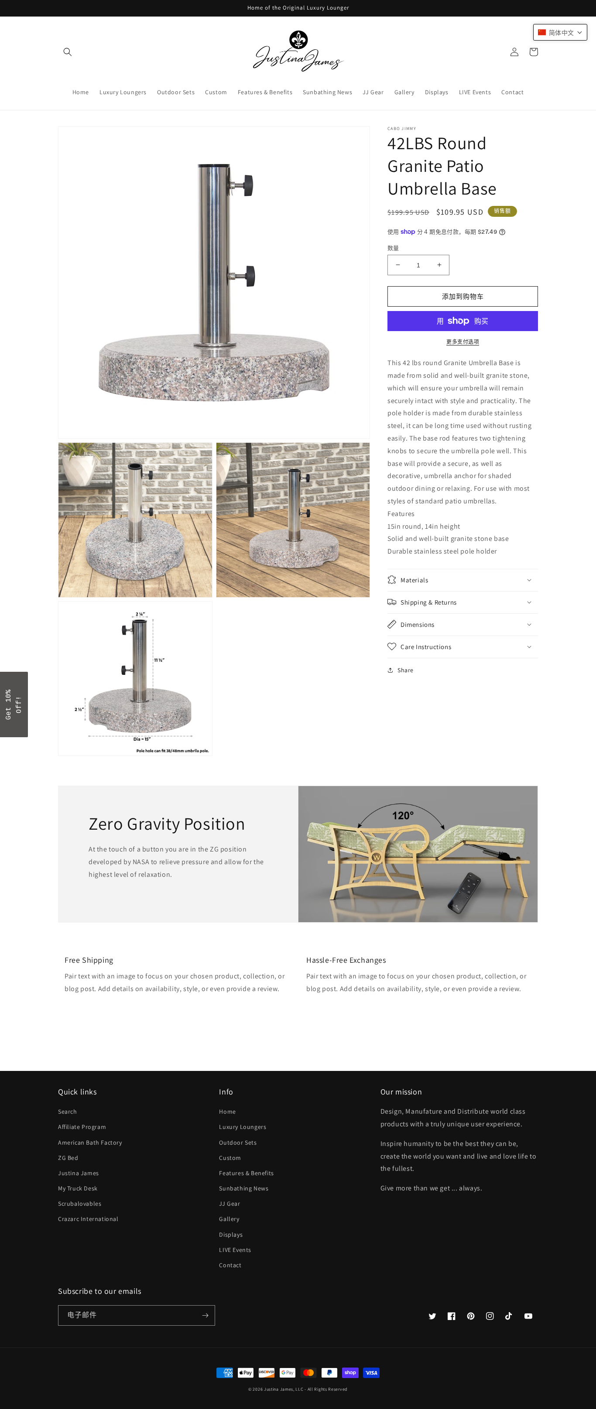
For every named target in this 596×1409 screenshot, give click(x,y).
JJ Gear (229, 1203)
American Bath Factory (90, 1142)
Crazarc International (88, 1219)
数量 (393, 247)
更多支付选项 (462, 342)
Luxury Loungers (242, 1127)
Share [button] (405, 670)
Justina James (78, 1173)
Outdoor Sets (238, 1142)
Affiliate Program (82, 1127)
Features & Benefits (246, 1173)
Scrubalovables (79, 1203)
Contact (230, 1265)
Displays (231, 1234)
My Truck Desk (78, 1188)
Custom (230, 1158)
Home (227, 1111)
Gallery (229, 1219)
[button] (67, 52)
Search (67, 1111)
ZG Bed (68, 1158)
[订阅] (205, 1315)
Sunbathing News (243, 1188)
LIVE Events (235, 1250)
